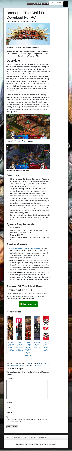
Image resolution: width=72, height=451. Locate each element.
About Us (8, 438)
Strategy (27, 363)
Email (9, 407)
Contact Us (16, 438)
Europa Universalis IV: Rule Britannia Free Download (11, 347)
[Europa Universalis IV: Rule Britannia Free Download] (10, 328)
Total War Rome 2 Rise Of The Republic (25, 248)
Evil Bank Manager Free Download (37, 345)
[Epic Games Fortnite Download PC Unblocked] (19, 328)
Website (9, 412)
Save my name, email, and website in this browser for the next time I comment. (26, 421)
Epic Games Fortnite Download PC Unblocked (19, 347)
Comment (10, 378)
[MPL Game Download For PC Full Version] (46, 328)
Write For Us (42, 438)
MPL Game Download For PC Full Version (46, 347)
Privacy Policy (32, 438)
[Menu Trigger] (65, 4)
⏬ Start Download (28, 304)
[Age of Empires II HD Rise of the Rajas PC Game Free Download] (28, 328)
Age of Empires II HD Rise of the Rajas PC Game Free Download (28, 349)
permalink (38, 366)
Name (9, 403)
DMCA (24, 438)
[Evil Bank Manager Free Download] (37, 328)
